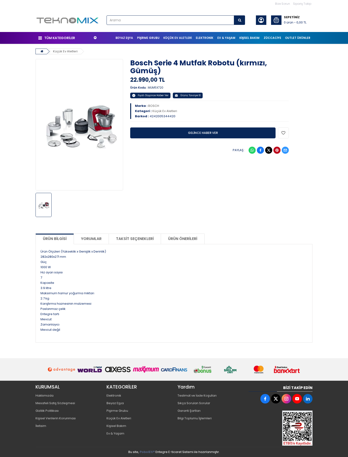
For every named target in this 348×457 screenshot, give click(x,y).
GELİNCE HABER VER (203, 133)
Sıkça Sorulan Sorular (194, 403)
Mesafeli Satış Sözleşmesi (55, 403)
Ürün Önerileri (182, 238)
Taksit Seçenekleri (135, 238)
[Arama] (239, 20)
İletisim (41, 426)
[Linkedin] (307, 398)
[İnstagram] (286, 398)
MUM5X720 (155, 88)
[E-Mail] (285, 150)
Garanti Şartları (189, 410)
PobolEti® (147, 452)
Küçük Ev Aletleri (65, 51)
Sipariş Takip (302, 4)
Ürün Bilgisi (55, 238)
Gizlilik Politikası (47, 410)
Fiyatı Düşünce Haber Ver (153, 95)
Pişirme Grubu (117, 410)
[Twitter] (268, 150)
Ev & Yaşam (115, 433)
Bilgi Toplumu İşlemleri (195, 418)
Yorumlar (91, 238)
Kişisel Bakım (116, 426)
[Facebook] (260, 150)
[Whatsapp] (252, 150)
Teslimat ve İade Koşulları (197, 395)
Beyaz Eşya (115, 403)
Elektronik (114, 395)
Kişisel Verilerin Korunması (56, 418)
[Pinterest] (277, 150)
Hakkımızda (45, 395)
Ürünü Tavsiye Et (190, 95)
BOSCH (153, 106)
